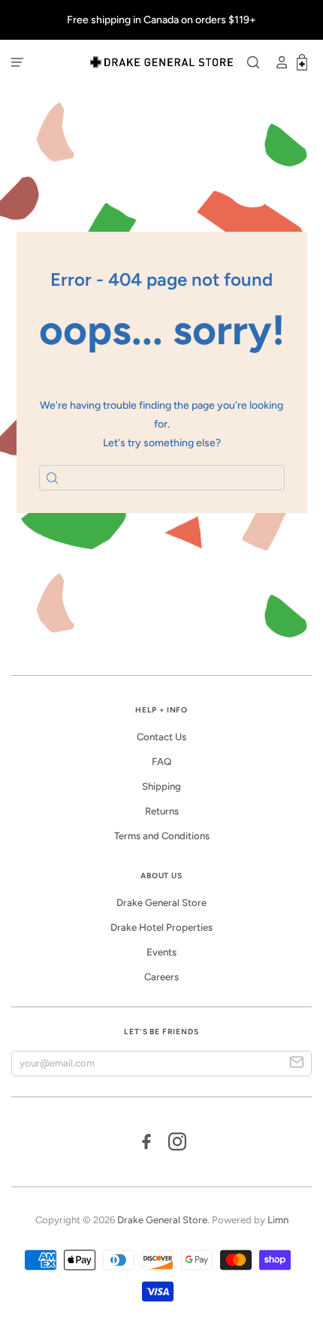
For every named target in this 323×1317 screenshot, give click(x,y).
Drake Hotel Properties (161, 927)
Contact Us (161, 736)
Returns (162, 811)
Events (161, 952)
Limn (277, 1220)
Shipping (161, 786)
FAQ (161, 761)
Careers (161, 976)
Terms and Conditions (162, 836)
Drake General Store (161, 902)
